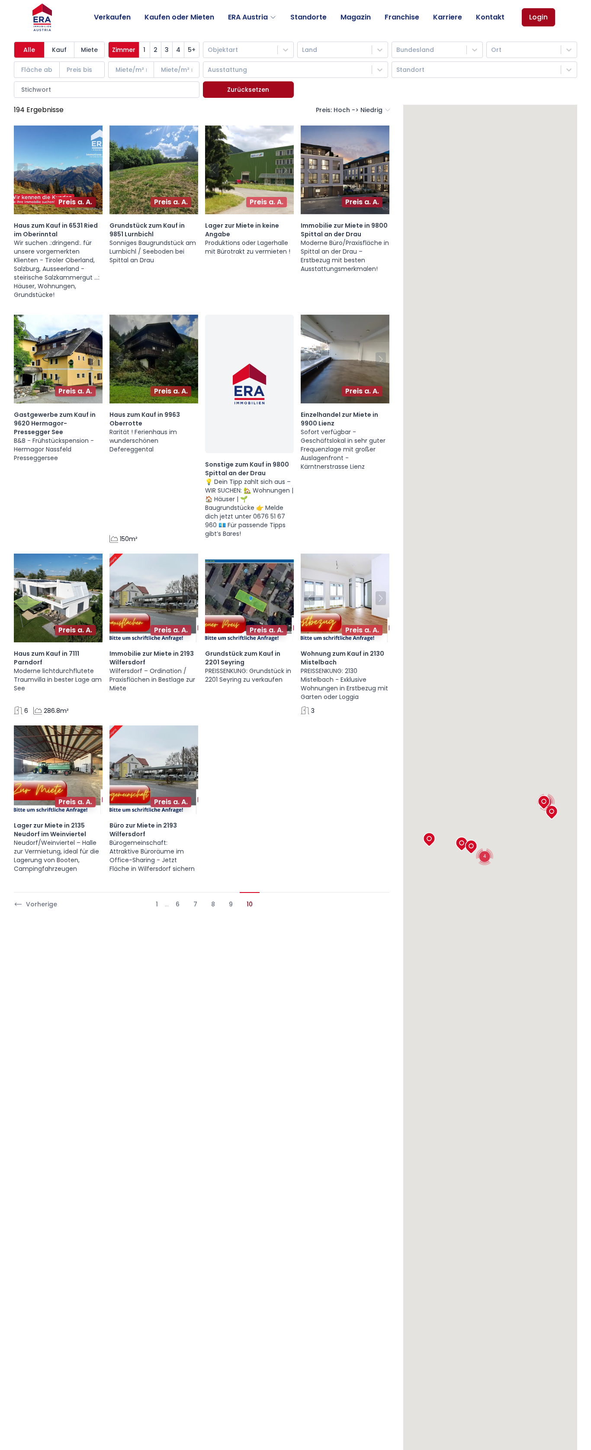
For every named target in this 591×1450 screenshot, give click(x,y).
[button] (21, 170)
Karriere (447, 17)
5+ (192, 49)
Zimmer (123, 49)
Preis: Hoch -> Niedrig (349, 110)
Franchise (402, 17)
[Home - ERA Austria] (42, 17)
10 (250, 904)
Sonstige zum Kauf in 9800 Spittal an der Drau (247, 468)
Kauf (59, 49)
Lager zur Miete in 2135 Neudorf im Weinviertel (50, 829)
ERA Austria (248, 17)
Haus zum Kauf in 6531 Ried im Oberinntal (56, 229)
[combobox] (208, 49)
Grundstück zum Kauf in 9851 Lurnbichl (147, 229)
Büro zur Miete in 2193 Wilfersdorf (143, 829)
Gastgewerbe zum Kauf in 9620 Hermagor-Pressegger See (55, 423)
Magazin (355, 17)
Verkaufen (112, 17)
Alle (29, 49)
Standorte (308, 17)
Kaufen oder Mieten (179, 17)
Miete (89, 49)
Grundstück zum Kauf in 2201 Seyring (242, 658)
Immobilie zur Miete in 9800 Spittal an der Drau (344, 229)
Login (538, 17)
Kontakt (490, 17)
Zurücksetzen (248, 89)
